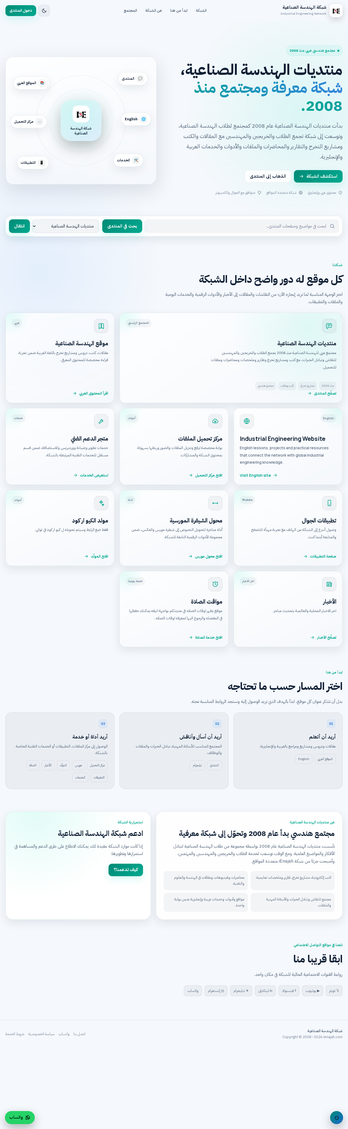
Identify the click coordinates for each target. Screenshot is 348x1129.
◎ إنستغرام (216, 990)
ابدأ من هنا (179, 10)
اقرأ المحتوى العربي (93, 393)
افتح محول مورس (208, 556)
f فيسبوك (289, 990)
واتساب (192, 990)
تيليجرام (197, 765)
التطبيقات (99, 777)
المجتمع (130, 10)
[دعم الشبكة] (336, 1117)
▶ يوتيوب (313, 990)
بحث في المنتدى (122, 226)
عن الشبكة (153, 10)
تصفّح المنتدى (325, 393)
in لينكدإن (265, 990)
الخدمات (80, 777)
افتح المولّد (99, 556)
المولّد (63, 765)
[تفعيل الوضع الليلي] (44, 10)
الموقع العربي (325, 758)
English (303, 758)
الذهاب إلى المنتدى (268, 176)
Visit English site (255, 475)
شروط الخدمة (14, 1033)
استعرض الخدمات (94, 475)
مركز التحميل (97, 765)
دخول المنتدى (21, 10)
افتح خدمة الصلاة (208, 637)
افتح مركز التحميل (208, 475)
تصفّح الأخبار (326, 637)
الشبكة (201, 10)
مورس (78, 765)
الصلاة (32, 765)
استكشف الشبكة (321, 176)
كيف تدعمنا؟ (126, 869)
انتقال (19, 226)
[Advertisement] (185, 1088)
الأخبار (48, 765)
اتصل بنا (79, 1033)
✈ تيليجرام (241, 990)
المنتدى (214, 765)
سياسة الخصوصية (41, 1033)
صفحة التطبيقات (323, 556)
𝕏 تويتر (334, 990)
